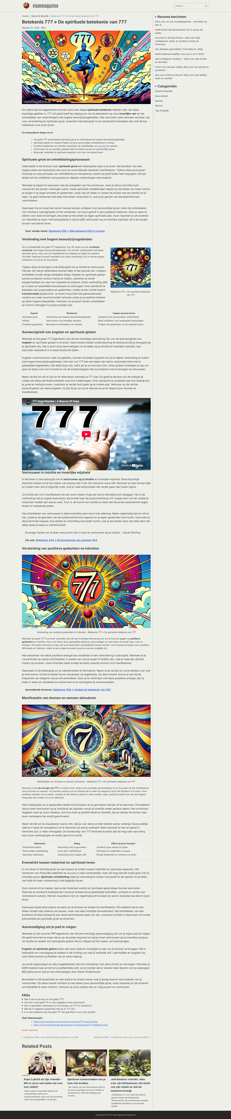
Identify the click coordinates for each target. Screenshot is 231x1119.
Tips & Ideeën (162, 110)
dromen (102, 146)
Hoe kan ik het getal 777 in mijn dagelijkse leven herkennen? (54, 1002)
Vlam (43, 27)
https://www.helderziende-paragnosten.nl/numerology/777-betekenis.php (71, 1025)
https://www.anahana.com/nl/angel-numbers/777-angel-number (66, 1021)
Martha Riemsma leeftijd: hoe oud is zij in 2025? (179, 54)
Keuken (159, 100)
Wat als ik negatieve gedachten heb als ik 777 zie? (49, 1009)
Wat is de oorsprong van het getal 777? (44, 999)
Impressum (131, 1115)
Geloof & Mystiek (30, 1030)
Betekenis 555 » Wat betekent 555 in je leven (77, 231)
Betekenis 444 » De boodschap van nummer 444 (66, 540)
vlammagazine (45, 5)
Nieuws (159, 105)
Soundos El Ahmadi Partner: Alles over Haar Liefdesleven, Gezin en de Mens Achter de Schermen (177, 41)
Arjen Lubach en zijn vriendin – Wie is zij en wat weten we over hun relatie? (43, 1083)
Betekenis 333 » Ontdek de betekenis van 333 (82, 689)
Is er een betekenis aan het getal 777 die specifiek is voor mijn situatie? (60, 1012)
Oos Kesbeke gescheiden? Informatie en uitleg (179, 49)
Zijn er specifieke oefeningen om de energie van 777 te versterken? (58, 1005)
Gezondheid (161, 96)
